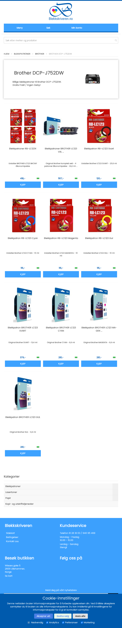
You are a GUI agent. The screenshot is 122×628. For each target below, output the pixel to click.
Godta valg (63, 616)
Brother (39, 53)
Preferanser (71, 622)
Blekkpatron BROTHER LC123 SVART (23, 329)
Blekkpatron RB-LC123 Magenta (61, 238)
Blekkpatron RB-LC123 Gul (99, 238)
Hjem (6, 53)
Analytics (54, 622)
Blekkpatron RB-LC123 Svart (99, 148)
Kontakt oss (12, 541)
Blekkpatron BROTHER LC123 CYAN (61, 329)
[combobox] (61, 40)
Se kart (8, 575)
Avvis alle (80, 616)
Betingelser (12, 537)
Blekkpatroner (22, 53)
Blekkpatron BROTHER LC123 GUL (22, 417)
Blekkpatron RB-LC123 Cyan (23, 238)
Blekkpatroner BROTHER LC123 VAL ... (61, 150)
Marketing (89, 622)
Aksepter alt (43, 616)
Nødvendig (36, 622)
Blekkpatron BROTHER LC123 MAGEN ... (99, 329)
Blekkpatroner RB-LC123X (22, 148)
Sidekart (10, 533)
